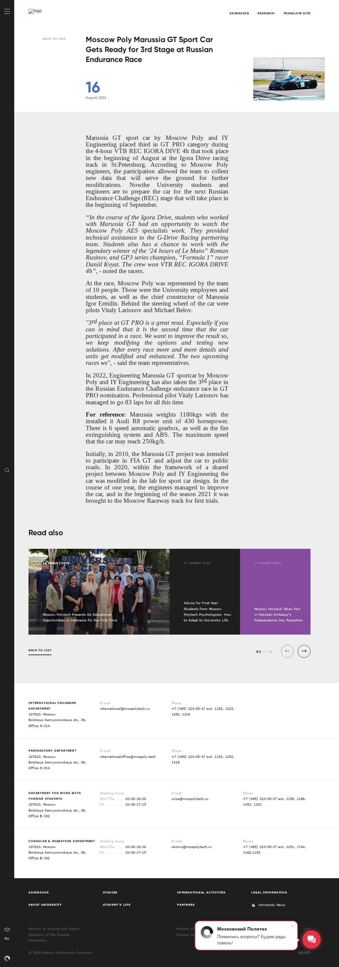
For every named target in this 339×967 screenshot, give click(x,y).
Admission (239, 13)
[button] (304, 651)
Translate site (297, 13)
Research (266, 13)
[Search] (7, 470)
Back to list (54, 38)
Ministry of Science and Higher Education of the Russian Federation (53, 934)
